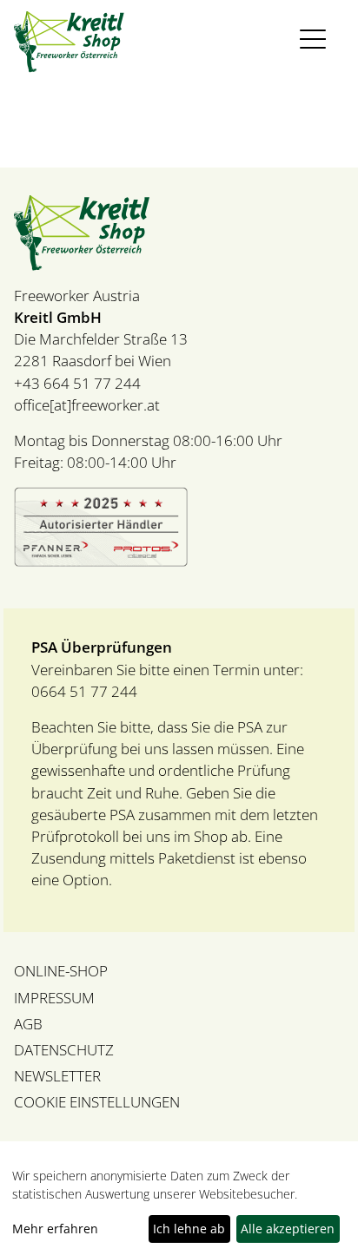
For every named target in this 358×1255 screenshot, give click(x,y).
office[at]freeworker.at (87, 405)
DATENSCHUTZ (64, 1050)
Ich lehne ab (189, 1228)
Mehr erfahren (55, 1228)
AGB (28, 1024)
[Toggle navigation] (316, 39)
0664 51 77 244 (84, 691)
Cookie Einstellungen (97, 1102)
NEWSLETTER (57, 1076)
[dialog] (179, 1206)
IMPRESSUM (54, 998)
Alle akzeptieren (288, 1228)
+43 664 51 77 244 (77, 383)
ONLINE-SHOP (61, 971)
